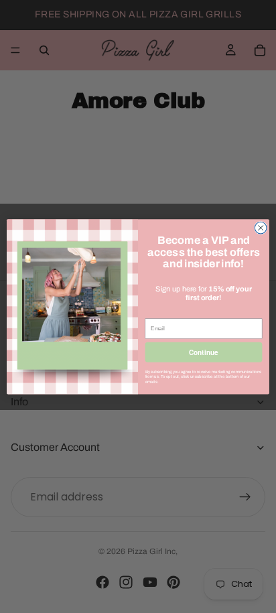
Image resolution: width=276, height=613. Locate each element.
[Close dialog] (261, 228)
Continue (203, 352)
